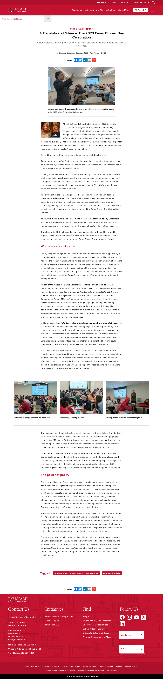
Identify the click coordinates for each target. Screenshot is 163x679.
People (86, 616)
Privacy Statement (89, 666)
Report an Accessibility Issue (127, 666)
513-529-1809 (29, 645)
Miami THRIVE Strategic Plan (59, 616)
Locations (123, 2)
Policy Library (112, 670)
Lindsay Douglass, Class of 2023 (74, 53)
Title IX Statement (106, 666)
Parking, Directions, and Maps (97, 637)
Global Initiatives (12, 18)
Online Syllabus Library (94, 629)
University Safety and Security (97, 633)
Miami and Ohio (52, 625)
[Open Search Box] (153, 2)
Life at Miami (124, 10)
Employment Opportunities (95, 625)
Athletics (110, 10)
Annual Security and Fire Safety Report (60, 670)
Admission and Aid (94, 10)
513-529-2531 (34, 649)
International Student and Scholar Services (76, 573)
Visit (114, 2)
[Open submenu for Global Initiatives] (47, 18)
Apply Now (141, 10)
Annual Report (52, 620)
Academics (77, 10)
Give (146, 2)
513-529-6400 (28, 653)
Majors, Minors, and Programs (97, 620)
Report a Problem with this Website (91, 670)
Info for (136, 2)
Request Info (103, 2)
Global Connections (81, 28)
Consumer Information (50, 666)
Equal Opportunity (32, 666)
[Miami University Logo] (18, 10)
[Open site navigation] (153, 10)
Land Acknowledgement (71, 666)
